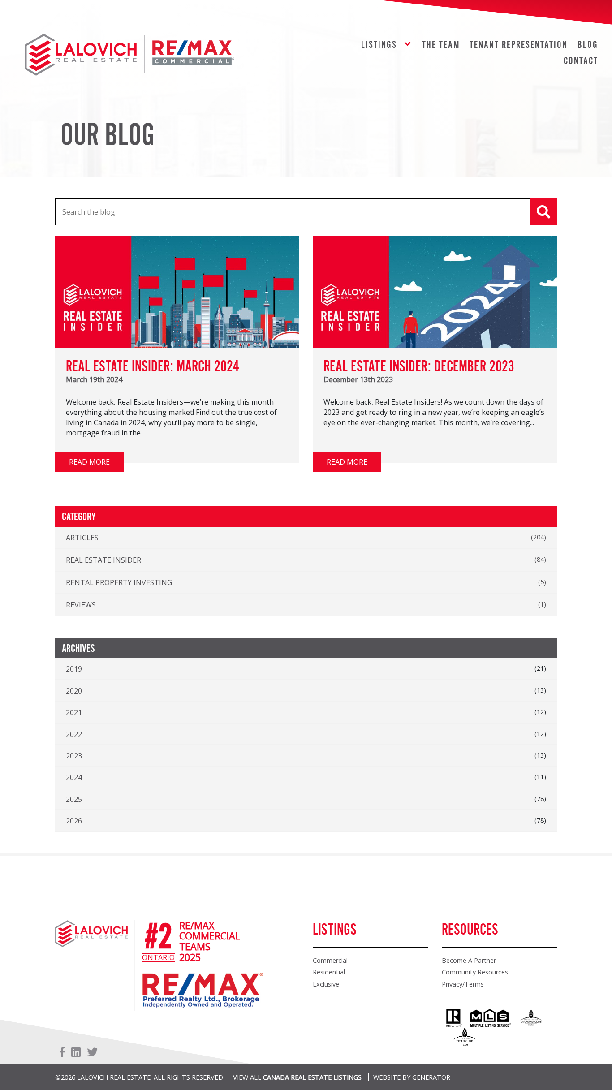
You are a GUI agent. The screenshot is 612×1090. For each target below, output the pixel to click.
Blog (588, 45)
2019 (74, 668)
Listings (379, 45)
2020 (74, 690)
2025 (74, 799)
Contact (581, 61)
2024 (74, 777)
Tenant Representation (519, 45)
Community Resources (475, 972)
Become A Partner (469, 960)
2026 (74, 820)
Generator (431, 1077)
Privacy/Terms (463, 984)
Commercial (330, 960)
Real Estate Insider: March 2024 (152, 367)
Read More (89, 462)
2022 (74, 734)
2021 (74, 712)
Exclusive (326, 984)
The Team (441, 45)
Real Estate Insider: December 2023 (418, 367)
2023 (74, 755)
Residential (329, 972)
